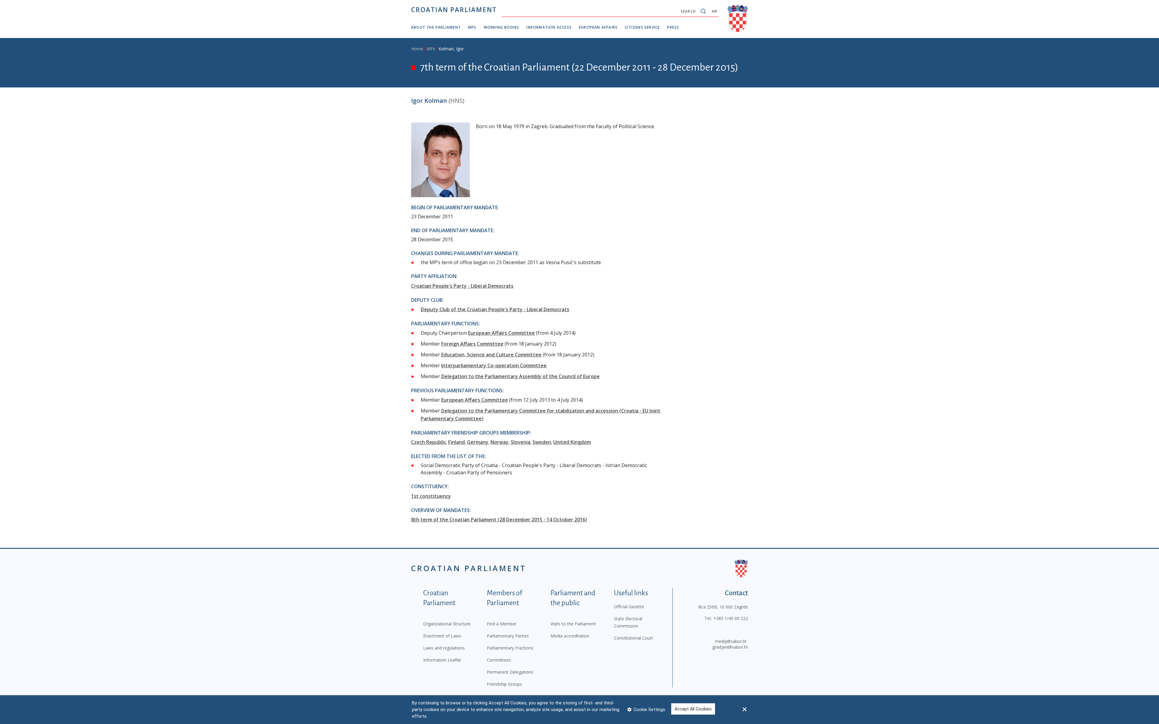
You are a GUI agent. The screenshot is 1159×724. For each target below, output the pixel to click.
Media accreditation (570, 636)
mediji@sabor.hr (731, 641)
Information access (549, 27)
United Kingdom (572, 442)
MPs (472, 27)
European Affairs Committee (501, 333)
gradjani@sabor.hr (730, 647)
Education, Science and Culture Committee (491, 354)
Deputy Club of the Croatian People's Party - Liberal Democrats (495, 309)
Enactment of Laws (442, 636)
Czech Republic (428, 442)
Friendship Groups (504, 684)
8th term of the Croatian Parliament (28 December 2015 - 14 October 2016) (499, 519)
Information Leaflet (442, 660)
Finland (456, 442)
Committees (499, 660)
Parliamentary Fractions (510, 648)
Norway (499, 442)
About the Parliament (436, 27)
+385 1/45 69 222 (731, 618)
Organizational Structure (447, 624)
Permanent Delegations (510, 672)
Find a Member (501, 624)
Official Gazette (629, 606)
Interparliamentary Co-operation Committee (494, 365)
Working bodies (501, 27)
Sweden (541, 442)
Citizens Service (642, 27)
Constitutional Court (633, 638)
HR (714, 11)
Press (673, 27)
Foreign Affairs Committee (472, 343)
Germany (477, 442)
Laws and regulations (444, 648)
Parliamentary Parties (508, 636)
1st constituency (431, 496)
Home (417, 49)
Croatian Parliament (454, 9)
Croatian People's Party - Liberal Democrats (462, 286)
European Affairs (598, 27)
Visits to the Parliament (573, 624)
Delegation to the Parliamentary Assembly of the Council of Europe (520, 376)
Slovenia (520, 442)
